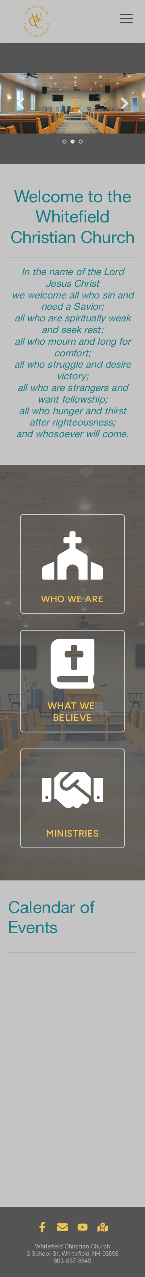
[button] (126, 18)
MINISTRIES (72, 833)
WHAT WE (73, 706)
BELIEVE (72, 717)
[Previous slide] (20, 103)
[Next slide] (124, 103)
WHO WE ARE (72, 599)
